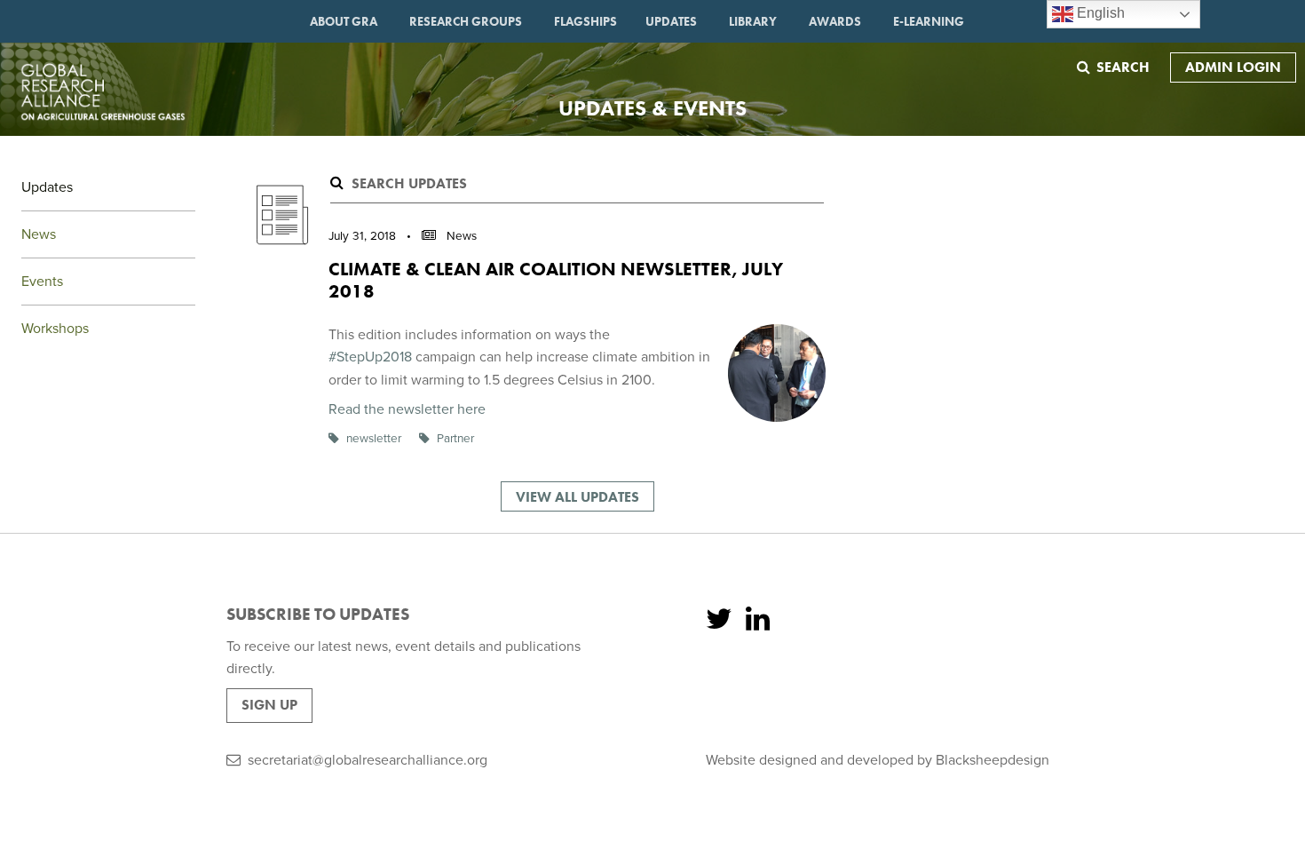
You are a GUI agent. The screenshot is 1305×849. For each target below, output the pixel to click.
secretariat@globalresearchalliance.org (367, 760)
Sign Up (269, 704)
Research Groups (465, 21)
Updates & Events (652, 108)
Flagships (585, 21)
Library (753, 21)
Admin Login (1233, 67)
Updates (671, 21)
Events (42, 281)
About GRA (343, 21)
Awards (835, 21)
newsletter (373, 439)
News (38, 234)
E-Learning (928, 21)
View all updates (577, 497)
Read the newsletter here (407, 409)
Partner (455, 439)
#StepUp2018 (370, 357)
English (1099, 12)
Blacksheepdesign (992, 760)
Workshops (55, 328)
